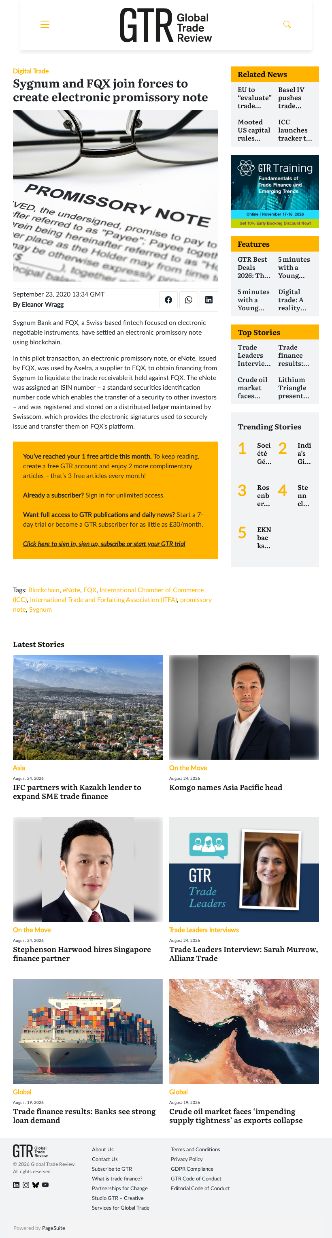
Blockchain (44, 590)
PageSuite (53, 1228)
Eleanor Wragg (43, 304)
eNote (71, 590)
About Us (103, 1150)
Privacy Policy (187, 1159)
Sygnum (40, 609)
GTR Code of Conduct (196, 1179)
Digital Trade (31, 71)
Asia (19, 768)
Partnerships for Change (120, 1188)
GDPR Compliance (192, 1169)
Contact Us (105, 1159)
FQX (89, 590)
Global (22, 1092)
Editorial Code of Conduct (200, 1188)
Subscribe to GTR (112, 1169)
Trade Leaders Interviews (204, 930)
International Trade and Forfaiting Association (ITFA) (103, 600)
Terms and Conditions (195, 1150)
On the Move (188, 768)
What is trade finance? (117, 1179)
